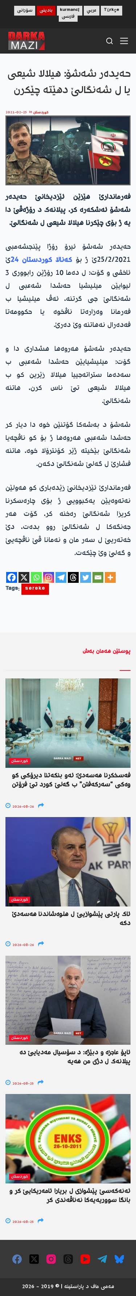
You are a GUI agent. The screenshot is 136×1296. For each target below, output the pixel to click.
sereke (35, 589)
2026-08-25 (22, 1083)
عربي (91, 10)
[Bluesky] (119, 1259)
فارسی (68, 16)
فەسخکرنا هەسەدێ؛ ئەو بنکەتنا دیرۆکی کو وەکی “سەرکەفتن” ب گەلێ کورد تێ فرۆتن (71, 780)
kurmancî (69, 10)
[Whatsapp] (36, 577)
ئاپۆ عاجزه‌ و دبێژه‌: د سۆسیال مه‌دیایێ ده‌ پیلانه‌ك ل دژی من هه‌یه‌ (75, 1057)
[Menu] (124, 41)
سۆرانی (24, 10)
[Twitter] (85, 577)
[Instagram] (48, 577)
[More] (110, 577)
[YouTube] (85, 1259)
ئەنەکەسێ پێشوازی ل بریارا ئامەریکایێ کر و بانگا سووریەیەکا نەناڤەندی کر (70, 1196)
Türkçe (111, 10)
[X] (23, 577)
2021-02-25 (16, 112)
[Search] (109, 41)
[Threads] (73, 577)
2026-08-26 (22, 806)
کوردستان (41, 112)
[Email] (97, 577)
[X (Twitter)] (34, 1259)
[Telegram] (60, 577)
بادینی (46, 10)
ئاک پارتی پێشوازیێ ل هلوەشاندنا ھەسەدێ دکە (71, 919)
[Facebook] (11, 577)
